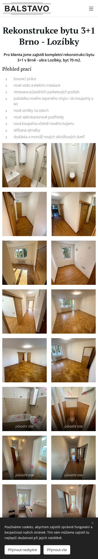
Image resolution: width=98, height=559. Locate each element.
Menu (91, 8)
